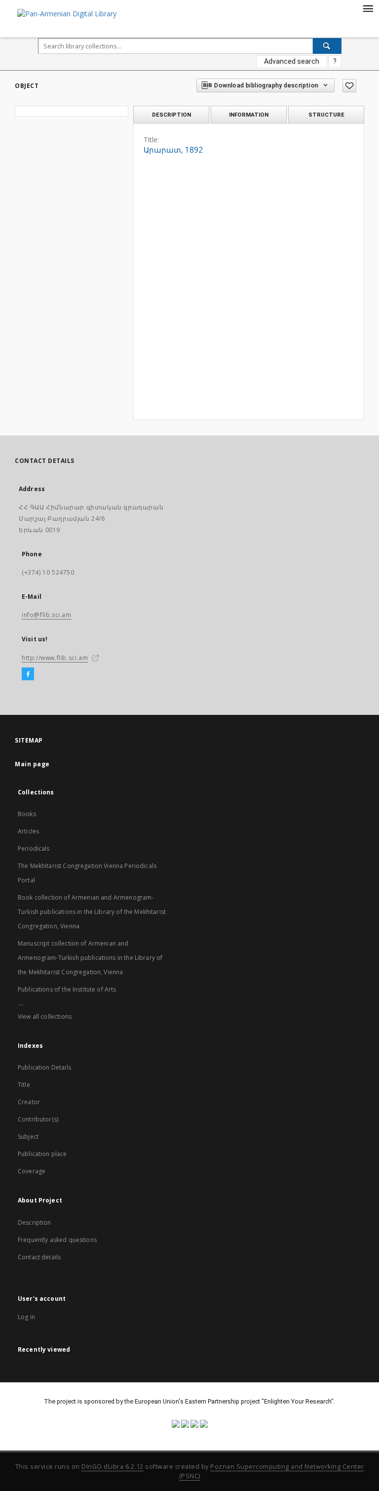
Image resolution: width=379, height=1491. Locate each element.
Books (27, 814)
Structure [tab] (326, 114)
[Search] (327, 46)
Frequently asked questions (57, 1240)
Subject (28, 1136)
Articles (28, 831)
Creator (29, 1102)
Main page (32, 764)
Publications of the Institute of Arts (67, 989)
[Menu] (368, 8)
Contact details (39, 1257)
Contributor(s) (38, 1119)
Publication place (42, 1154)
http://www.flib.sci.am (55, 658)
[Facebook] (28, 674)
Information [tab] (248, 114)
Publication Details (44, 1067)
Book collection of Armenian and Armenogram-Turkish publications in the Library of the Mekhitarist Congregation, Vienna (92, 911)
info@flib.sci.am (47, 615)
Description (34, 1222)
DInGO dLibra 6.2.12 (112, 1466)
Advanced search (291, 61)
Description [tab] (171, 114)
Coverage (31, 1171)
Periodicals (34, 848)
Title (24, 1084)
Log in (26, 1317)
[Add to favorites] (349, 85)
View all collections (45, 1016)
